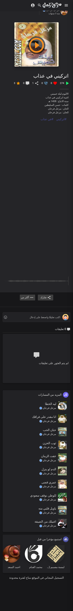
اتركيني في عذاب (51, 76)
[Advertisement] (36, 158)
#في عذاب (47, 119)
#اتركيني (61, 119)
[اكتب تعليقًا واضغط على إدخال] (36, 317)
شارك (43, 297)
